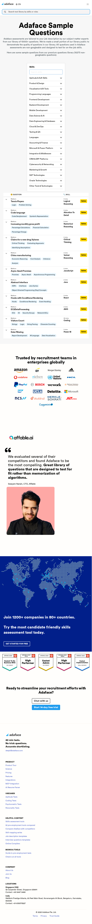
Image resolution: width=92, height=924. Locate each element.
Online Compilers (13, 844)
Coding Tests (11, 801)
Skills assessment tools (15, 821)
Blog (7, 878)
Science (9, 769)
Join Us (9, 874)
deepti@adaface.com (14, 751)
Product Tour (11, 765)
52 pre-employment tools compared (20, 825)
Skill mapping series (14, 833)
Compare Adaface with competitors (20, 829)
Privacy (44, 916)
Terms (35, 916)
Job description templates (16, 836)
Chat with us (41, 701)
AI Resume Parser (13, 787)
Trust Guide (54, 916)
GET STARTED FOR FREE (17, 644)
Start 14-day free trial (46, 707)
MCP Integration (12, 784)
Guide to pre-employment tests (18, 853)
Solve (83, 201)
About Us (9, 870)
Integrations (10, 780)
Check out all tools (13, 857)
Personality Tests (12, 808)
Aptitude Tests (11, 797)
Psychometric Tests (13, 804)
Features (9, 776)
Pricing (8, 773)
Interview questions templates (18, 840)
